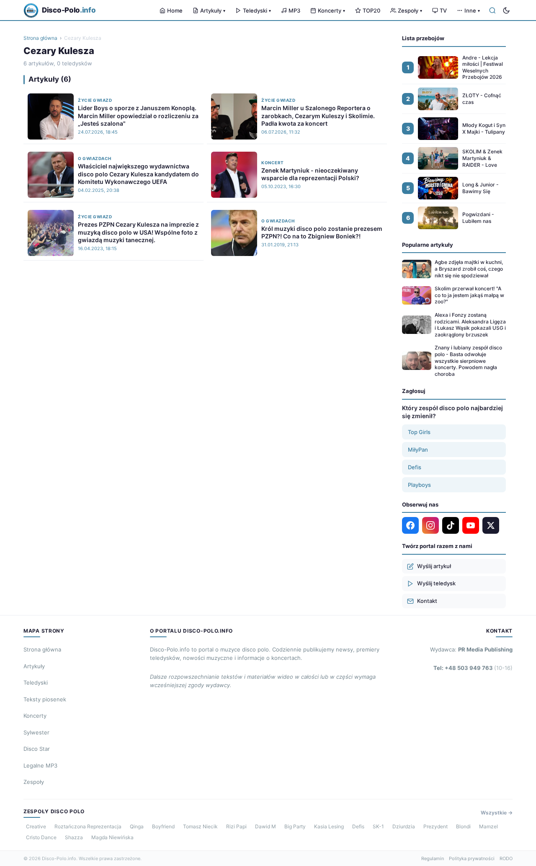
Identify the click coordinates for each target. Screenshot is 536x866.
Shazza (74, 837)
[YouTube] (470, 525)
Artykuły (212, 10)
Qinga (137, 826)
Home (175, 10)
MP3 (294, 10)
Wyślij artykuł (434, 566)
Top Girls (419, 432)
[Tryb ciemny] (506, 10)
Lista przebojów (423, 38)
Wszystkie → (497, 812)
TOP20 (371, 10)
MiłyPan (418, 449)
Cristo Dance (41, 837)
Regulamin (432, 858)
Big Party (295, 826)
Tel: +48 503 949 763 (473, 667)
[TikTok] (450, 525)
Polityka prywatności (472, 858)
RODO (506, 858)
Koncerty (331, 10)
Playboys (419, 484)
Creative (36, 826)
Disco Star (36, 748)
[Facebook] (410, 525)
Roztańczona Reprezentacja (87, 826)
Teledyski (257, 10)
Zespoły (410, 10)
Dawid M (265, 826)
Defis (414, 467)
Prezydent (435, 826)
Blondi (463, 826)
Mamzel (488, 826)
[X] (490, 525)
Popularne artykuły (427, 244)
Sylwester (36, 732)
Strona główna (40, 38)
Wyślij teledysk (436, 583)
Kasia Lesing (329, 826)
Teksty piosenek (44, 699)
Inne (472, 10)
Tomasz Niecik (200, 826)
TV (443, 10)
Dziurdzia (403, 826)
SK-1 (378, 826)
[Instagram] (430, 525)
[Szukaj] (492, 10)
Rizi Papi (236, 826)
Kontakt (427, 600)
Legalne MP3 (40, 765)
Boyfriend (163, 826)
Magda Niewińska (112, 837)
